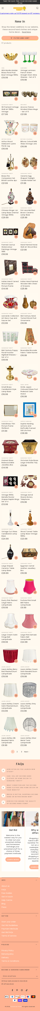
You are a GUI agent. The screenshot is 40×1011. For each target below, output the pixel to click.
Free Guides (7, 893)
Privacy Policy (8, 950)
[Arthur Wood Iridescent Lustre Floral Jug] (10, 128)
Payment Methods (10, 929)
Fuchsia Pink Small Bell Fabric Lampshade (28, 602)
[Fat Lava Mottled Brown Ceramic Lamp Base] (29, 197)
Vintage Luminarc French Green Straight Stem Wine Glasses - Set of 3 (29, 73)
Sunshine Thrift (16, 1006)
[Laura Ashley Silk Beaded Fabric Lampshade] (10, 724)
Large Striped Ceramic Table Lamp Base (8, 568)
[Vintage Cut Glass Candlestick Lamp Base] (10, 518)
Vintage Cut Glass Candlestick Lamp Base (9, 533)
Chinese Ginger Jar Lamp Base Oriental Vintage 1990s (10, 212)
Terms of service (9, 936)
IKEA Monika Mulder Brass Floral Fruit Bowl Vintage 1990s (10, 72)
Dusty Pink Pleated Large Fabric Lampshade (9, 602)
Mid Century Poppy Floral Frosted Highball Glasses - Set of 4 (10, 353)
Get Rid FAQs (7, 932)
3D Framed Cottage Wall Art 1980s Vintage (10, 109)
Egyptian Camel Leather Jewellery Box (28, 568)
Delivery (5, 957)
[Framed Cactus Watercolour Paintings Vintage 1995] (10, 231)
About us (6, 886)
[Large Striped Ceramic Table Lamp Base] (10, 552)
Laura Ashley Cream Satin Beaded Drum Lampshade (29, 671)
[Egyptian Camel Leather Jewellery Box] (29, 552)
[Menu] (2, 8)
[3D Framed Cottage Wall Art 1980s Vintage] (10, 93)
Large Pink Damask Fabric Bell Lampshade (29, 637)
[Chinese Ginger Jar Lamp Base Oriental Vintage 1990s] (10, 197)
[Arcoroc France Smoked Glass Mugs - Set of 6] (29, 93)
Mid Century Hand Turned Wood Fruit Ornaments (28, 318)
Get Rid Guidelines (10, 925)
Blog (3, 904)
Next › (26, 752)
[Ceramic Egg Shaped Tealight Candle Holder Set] (29, 162)
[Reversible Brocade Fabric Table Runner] (29, 337)
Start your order (9, 922)
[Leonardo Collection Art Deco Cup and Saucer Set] (10, 302)
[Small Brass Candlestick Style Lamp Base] (10, 373)
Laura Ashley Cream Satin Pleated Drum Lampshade (10, 706)
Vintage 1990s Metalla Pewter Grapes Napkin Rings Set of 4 (10, 498)
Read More (26, 32)
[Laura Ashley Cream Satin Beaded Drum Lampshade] (29, 655)
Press (4, 907)
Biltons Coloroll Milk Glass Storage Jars (29, 142)
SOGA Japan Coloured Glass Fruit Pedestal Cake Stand (29, 390)
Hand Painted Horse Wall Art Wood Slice (29, 246)
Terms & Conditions (10, 961)
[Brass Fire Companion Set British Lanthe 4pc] (10, 162)
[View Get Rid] (13, 819)
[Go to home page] (20, 8)
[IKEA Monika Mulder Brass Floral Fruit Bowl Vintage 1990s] (10, 57)
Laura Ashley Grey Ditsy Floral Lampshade (28, 706)
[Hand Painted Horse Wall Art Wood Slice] (29, 231)
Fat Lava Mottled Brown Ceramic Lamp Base (28, 212)
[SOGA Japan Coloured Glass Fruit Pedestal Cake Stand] (29, 373)
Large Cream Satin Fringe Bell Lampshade (10, 637)
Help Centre (7, 900)
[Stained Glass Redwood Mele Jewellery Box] (10, 447)
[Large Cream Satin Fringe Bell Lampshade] (10, 621)
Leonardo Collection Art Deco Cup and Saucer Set (10, 318)
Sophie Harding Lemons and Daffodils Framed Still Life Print (28, 427)
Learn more (13, 860)
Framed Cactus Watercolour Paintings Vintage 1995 (9, 248)
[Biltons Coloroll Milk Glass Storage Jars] (29, 128)
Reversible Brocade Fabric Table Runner (29, 351)
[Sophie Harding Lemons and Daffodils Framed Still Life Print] (29, 410)
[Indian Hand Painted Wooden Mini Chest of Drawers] (29, 268)
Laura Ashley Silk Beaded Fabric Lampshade (9, 740)
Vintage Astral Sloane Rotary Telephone (27, 497)
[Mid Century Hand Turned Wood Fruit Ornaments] (29, 302)
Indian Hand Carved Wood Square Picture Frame (10, 283)
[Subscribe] (37, 976)
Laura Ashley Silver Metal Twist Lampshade (28, 740)
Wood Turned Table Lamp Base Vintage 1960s (29, 533)
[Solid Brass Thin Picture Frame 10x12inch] (10, 410)
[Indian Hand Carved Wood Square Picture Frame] (10, 268)
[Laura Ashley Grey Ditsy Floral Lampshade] (29, 690)
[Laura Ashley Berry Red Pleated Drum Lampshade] (10, 655)
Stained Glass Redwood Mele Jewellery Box (8, 462)
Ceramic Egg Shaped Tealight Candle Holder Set (28, 178)
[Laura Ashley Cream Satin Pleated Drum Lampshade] (10, 690)
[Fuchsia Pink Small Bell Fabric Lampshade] (29, 587)
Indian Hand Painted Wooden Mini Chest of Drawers (29, 283)
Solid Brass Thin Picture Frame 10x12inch (8, 426)
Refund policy (8, 954)
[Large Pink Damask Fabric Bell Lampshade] (29, 621)
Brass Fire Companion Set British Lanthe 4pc (9, 178)
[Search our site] (37, 8)
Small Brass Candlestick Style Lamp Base (9, 389)
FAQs (4, 889)
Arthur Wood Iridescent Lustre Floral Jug (9, 143)
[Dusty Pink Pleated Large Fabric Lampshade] (10, 587)
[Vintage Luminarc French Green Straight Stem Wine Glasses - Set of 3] (29, 57)
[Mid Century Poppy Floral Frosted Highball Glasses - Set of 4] (10, 337)
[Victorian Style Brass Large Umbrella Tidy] (29, 447)
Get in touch (7, 896)
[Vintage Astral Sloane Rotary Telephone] (29, 481)
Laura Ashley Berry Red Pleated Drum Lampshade (9, 671)
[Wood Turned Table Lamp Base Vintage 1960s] (29, 518)
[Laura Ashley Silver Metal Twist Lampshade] (29, 724)
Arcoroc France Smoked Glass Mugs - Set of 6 (29, 109)
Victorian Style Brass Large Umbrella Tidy (29, 461)
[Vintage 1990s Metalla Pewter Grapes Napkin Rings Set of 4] (10, 481)
